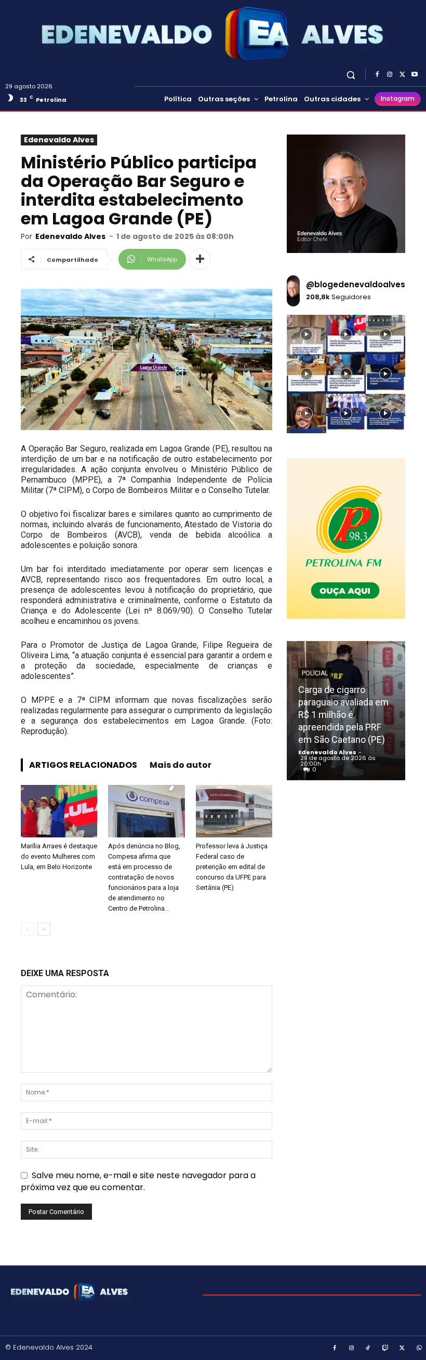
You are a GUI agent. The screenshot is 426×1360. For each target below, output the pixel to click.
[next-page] (43, 929)
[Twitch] (385, 1348)
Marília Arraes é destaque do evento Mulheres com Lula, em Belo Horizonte (59, 856)
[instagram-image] (306, 334)
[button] (351, 74)
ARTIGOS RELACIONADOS (83, 765)
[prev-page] (27, 929)
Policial (315, 673)
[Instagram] (389, 75)
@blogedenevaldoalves (355, 284)
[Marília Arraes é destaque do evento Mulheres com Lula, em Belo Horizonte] (59, 811)
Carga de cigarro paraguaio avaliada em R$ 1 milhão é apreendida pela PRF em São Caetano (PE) (343, 714)
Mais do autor (180, 765)
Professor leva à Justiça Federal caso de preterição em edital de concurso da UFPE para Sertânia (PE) (232, 866)
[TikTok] (368, 1348)
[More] (200, 259)
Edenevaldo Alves (59, 140)
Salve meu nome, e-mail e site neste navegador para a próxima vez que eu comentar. (138, 1181)
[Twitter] (402, 75)
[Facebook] (377, 75)
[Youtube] (414, 75)
